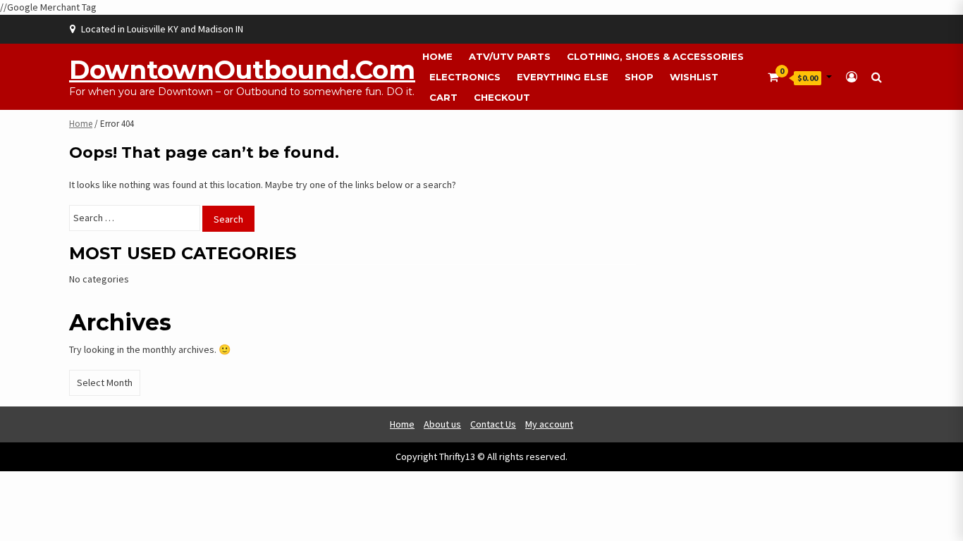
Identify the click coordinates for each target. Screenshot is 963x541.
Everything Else (562, 76)
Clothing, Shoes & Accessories (655, 56)
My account (549, 424)
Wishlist (694, 76)
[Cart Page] (773, 77)
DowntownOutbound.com (242, 69)
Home (437, 56)
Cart (443, 97)
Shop (639, 76)
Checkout (502, 97)
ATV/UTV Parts (510, 56)
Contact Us (493, 424)
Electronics (465, 76)
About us (442, 424)
